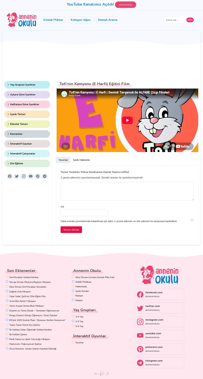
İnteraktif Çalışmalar (22, 153)
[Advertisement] (101, 54)
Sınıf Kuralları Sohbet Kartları (24, 277)
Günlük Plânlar (53, 20)
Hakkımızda (81, 286)
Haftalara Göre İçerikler (24, 104)
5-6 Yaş (79, 326)
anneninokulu (125, 4)
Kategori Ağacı (81, 20)
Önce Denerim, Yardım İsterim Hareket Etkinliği (32, 348)
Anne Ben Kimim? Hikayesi (22, 301)
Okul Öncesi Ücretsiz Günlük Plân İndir (95, 277)
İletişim (79, 300)
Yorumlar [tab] (63, 160)
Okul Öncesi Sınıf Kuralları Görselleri (27, 286)
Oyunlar (79, 342)
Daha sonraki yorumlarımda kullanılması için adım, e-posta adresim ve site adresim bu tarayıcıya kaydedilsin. (119, 221)
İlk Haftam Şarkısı (18, 334)
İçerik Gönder (82, 291)
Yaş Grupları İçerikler (23, 84)
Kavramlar (16, 134)
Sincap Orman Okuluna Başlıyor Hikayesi (30, 282)
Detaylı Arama (107, 20)
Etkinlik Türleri (19, 124)
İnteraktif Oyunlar (21, 144)
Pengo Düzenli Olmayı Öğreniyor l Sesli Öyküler (33, 315)
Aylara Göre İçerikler (23, 94)
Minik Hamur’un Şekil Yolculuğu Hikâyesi (29, 339)
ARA (190, 19)
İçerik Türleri (17, 114)
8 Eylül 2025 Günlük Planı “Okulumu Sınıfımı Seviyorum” (37, 320)
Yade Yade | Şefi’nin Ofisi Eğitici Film (27, 296)
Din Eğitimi (16, 163)
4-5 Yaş (79, 321)
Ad (62, 206)
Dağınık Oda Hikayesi (20, 291)
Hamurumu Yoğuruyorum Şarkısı (25, 344)
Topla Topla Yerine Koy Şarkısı (24, 324)
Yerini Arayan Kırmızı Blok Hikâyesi (26, 305)
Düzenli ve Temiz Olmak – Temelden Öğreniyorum (34, 310)
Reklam (79, 295)
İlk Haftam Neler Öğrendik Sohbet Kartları (30, 329)
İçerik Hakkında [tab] (81, 160)
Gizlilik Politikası (83, 281)
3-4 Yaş (79, 316)
